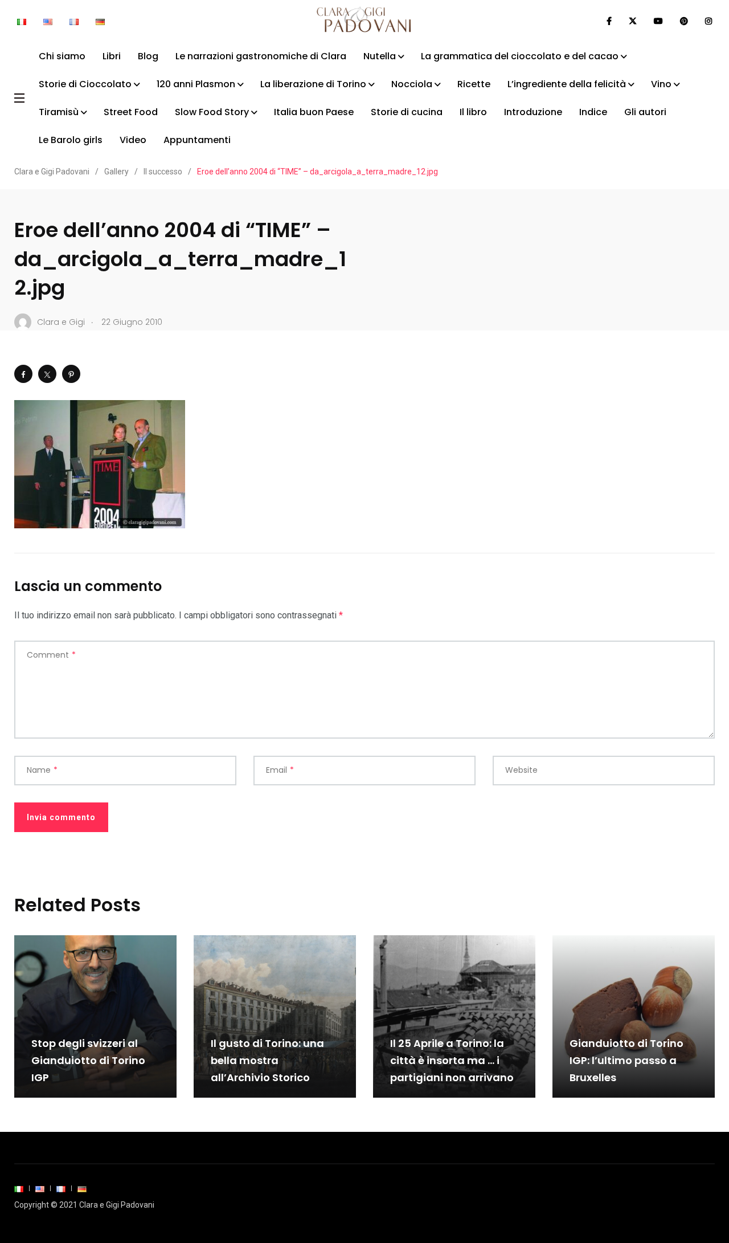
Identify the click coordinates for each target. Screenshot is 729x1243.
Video (133, 139)
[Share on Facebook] (23, 374)
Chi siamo (62, 56)
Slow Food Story (212, 112)
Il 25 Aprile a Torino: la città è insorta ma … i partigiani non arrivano (452, 1060)
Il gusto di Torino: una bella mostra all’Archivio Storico (267, 1060)
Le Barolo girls (71, 139)
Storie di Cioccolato (85, 84)
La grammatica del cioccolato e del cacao (520, 56)
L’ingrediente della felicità (566, 84)
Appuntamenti (197, 139)
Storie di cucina (407, 112)
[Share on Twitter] (47, 374)
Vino (661, 84)
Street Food (131, 112)
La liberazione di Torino (313, 84)
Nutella (379, 56)
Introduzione (533, 112)
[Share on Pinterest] (71, 374)
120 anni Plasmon (196, 84)
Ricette (473, 84)
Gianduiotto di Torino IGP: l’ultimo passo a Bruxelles (626, 1060)
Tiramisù (59, 112)
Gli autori (645, 112)
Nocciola (411, 84)
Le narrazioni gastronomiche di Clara (260, 56)
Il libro (473, 112)
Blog (148, 56)
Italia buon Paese (314, 112)
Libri (112, 56)
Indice (593, 112)
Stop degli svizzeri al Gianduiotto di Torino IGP (88, 1060)
